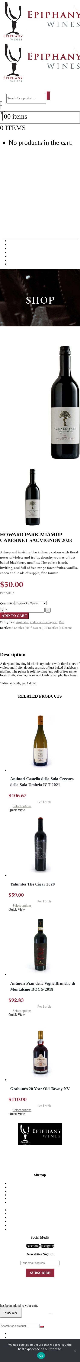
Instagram (47, 1246)
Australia (22, 622)
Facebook (32, 1246)
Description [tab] (16, 635)
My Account (44, 1195)
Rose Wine (16, 260)
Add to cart (14, 615)
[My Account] (1, 107)
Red (61, 622)
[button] (11, 89)
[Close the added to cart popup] (50, 1313)
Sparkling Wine (19, 264)
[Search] (48, 95)
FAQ (44, 1191)
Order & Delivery (44, 1187)
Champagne (17, 248)
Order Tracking (44, 1202)
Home (44, 1183)
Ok (41, 1355)
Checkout (35, 1312)
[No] (75, 1351)
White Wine (17, 244)
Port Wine (15, 256)
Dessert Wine (17, 252)
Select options (22, 806)
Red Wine (15, 241)
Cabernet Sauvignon (43, 622)
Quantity (7, 603)
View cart (39, 128)
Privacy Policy (44, 1198)
